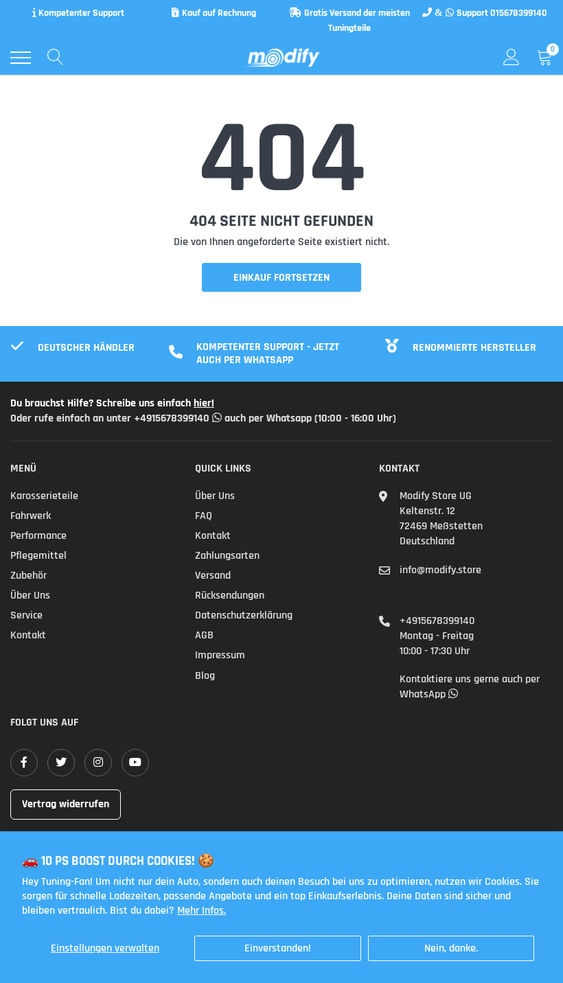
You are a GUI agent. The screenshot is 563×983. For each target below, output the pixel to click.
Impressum (220, 655)
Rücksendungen (229, 595)
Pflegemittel (38, 555)
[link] (24, 762)
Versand (213, 575)
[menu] (20, 57)
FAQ (203, 516)
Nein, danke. (451, 948)
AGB (204, 635)
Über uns (30, 595)
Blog (205, 676)
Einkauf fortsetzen (281, 277)
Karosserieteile (44, 496)
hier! (204, 403)
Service (26, 615)
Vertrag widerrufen (65, 804)
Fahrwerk (30, 516)
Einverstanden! (277, 948)
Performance (38, 536)
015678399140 (518, 13)
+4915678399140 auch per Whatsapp (224, 418)
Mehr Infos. (201, 910)
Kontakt (28, 635)
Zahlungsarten (227, 555)
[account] (511, 57)
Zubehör (28, 575)
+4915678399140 (437, 621)
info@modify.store (440, 570)
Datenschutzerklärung (243, 615)
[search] (55, 58)
